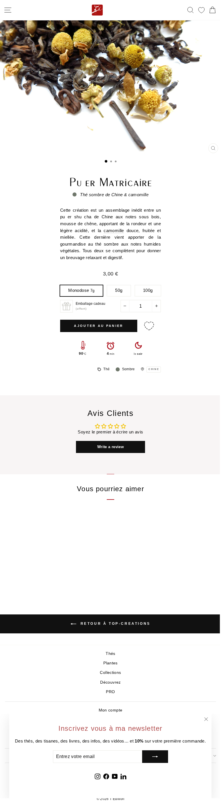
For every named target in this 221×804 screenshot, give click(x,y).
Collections (110, 672)
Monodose (81, 290)
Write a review (110, 447)
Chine (153, 369)
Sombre (128, 369)
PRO (110, 692)
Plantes (110, 663)
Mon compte (111, 710)
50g (118, 290)
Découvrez (110, 682)
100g (148, 290)
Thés (110, 653)
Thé (106, 369)
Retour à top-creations (114, 624)
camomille (114, 230)
